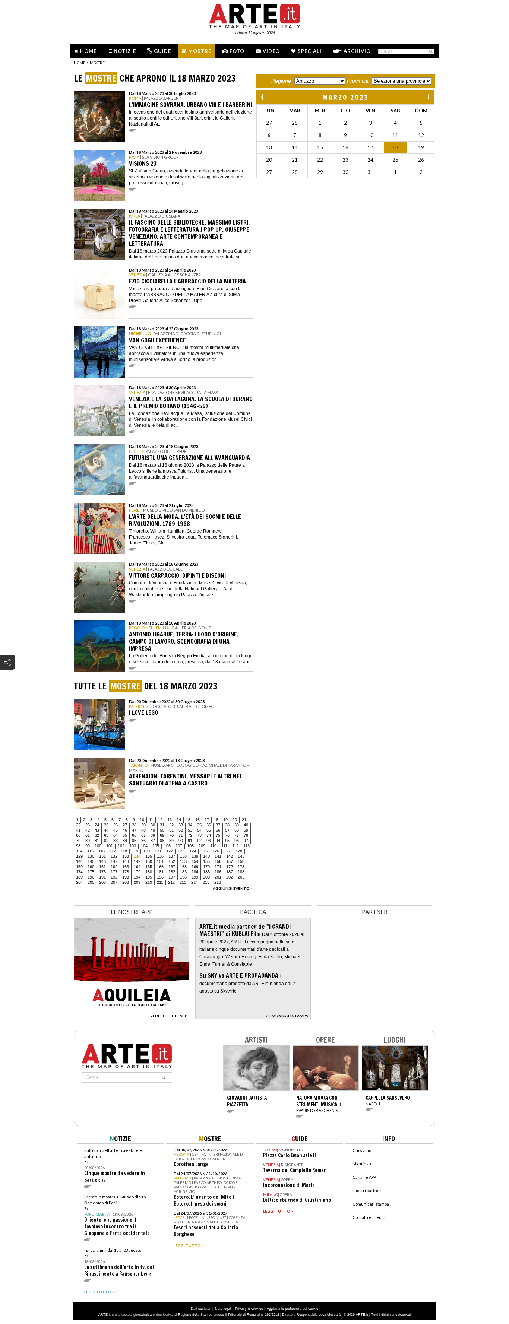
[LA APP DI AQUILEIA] (131, 1017)
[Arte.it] (254, 14)
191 (102, 877)
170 (206, 866)
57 (227, 830)
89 (171, 840)
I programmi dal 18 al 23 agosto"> (119, 1262)
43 (97, 830)
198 (183, 877)
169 (195, 866)
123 (181, 851)
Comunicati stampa (370, 1203)
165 (148, 866)
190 (91, 877)
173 (241, 866)
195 (148, 877)
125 (204, 851)
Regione (281, 81)
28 (134, 825)
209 (137, 882)
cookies (257, 1309)
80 (87, 840)
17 (207, 819)
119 (135, 851)
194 (137, 877)
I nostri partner (367, 1190)
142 (229, 856)
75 (218, 835)
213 (183, 882)
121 (158, 851)
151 (160, 861)
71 (180, 835)
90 (180, 840)
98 (78, 846)
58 (236, 830)
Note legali (223, 1309)
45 (115, 830)
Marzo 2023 (345, 97)
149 (137, 861)
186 (218, 872)
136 (160, 856)
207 (114, 882)
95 (227, 840)
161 (102, 866)
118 (124, 851)
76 (227, 835)
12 (160, 819)
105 (155, 846)
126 (215, 851)
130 (91, 856)
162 (114, 866)
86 (143, 840)
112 (235, 846)
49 (153, 830)
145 (91, 861)
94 (218, 840)
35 (199, 825)
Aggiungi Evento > (233, 888)
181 (160, 872)
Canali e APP (364, 1177)
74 (208, 835)
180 (148, 872)
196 (160, 877)
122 (169, 851)
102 (121, 846)
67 (143, 835)
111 (224, 846)
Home (88, 51)
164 (137, 866)
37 (218, 825)
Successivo (428, 97)
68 (153, 835)
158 (241, 861)
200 (206, 877)
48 (143, 830)
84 (125, 840)
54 (199, 830)
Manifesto (362, 1163)
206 (102, 882)
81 (97, 840)
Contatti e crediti (368, 1217)
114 (79, 851)
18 (216, 819)
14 (179, 819)
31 (162, 825)
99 (87, 846)
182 (171, 872)
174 (79, 872)
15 (188, 819)
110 (213, 846)
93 (208, 840)
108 (190, 846)
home (79, 62)
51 (171, 830)
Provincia (358, 81)
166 (160, 866)
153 (183, 861)
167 (171, 866)
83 (115, 840)
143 (241, 856)
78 (246, 835)
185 (206, 872)
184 (195, 872)
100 (98, 846)
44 (106, 830)
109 (202, 846)
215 (206, 882)
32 (171, 825)
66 (134, 835)
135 (148, 856)
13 (169, 819)
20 (235, 819)
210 (148, 882)
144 (79, 861)
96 (236, 840)
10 (142, 819)
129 (79, 856)
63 (106, 835)
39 (236, 825)
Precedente (263, 97)
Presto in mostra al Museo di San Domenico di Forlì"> (117, 1215)
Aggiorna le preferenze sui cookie (292, 1309)
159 (79, 866)
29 (143, 825)
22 (78, 825)
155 (206, 861)
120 (146, 851)
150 (148, 861)
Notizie (125, 51)
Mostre (199, 51)
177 (114, 872)
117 (113, 851)
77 (236, 835)
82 (106, 840)
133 (125, 856)
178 (125, 872)
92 (199, 840)
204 (79, 882)
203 (241, 877)
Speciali (310, 51)
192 (114, 877)
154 (195, 861)
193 (125, 877)
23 (87, 825)
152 (171, 861)
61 (87, 835)
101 (109, 846)
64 (115, 835)
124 (192, 851)
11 (151, 819)
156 (218, 861)
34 (190, 825)
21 (244, 819)
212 (171, 882)
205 (91, 882)
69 (162, 835)
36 (208, 825)
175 (91, 872)
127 (227, 851)
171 (218, 866)
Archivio (357, 51)
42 (87, 830)
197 (171, 877)
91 (190, 840)
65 (125, 835)
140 (206, 856)
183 (183, 872)
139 (195, 856)
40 (246, 825)
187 (229, 872)
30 (153, 825)
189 (79, 877)
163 (125, 866)
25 (106, 825)
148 (125, 861)
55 (208, 830)
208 (125, 882)
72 (190, 835)
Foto (237, 51)
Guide (162, 51)
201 (218, 877)
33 (180, 825)
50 (162, 830)
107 (179, 846)
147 (114, 861)
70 (171, 835)
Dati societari (201, 1309)
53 (190, 830)
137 (171, 856)
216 (217, 882)
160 (91, 866)
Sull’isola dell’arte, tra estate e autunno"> (114, 1165)
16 (197, 819)
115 (90, 851)
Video (271, 51)
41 (78, 830)
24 (97, 825)
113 (246, 846)
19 (225, 819)
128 (238, 851)
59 (246, 830)
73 (199, 835)
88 (162, 840)
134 (137, 856)
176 (102, 872)
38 (227, 825)
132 (114, 856)
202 (229, 877)
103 (132, 846)
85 (134, 840)
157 (229, 861)
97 (246, 840)
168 (183, 866)
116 (101, 851)
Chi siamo (361, 1150)
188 (241, 872)
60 (78, 835)
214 (194, 882)
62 (97, 835)
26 (115, 825)
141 (218, 856)
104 (144, 846)
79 (78, 840)
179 (137, 872)
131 (102, 856)
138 (183, 856)
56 (218, 830)
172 (229, 866)
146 (102, 861)
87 (153, 840)
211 (160, 882)
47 (134, 830)
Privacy (241, 1309)
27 (125, 825)
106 (167, 846)
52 (180, 830)
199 (195, 877)
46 (125, 830)
